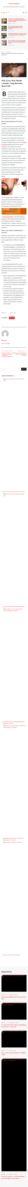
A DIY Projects (14, 4)
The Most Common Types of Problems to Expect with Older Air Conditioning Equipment (7, 354)
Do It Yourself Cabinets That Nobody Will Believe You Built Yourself (15, 27)
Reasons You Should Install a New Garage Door (14, 606)
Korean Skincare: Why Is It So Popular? (12, 955)
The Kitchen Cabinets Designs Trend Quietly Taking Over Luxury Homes (17, 34)
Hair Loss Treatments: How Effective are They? (14, 491)
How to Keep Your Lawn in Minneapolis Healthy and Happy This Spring (14, 722)
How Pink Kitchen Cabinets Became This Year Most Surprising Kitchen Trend (17, 42)
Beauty (3, 89)
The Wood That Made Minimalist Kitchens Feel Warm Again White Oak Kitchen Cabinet (17, 20)
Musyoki (3, 312)
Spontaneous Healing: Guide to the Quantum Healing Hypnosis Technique (13, 839)
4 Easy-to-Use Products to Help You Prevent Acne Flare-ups (20, 353)
